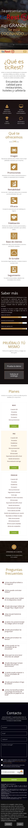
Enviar (14, 780)
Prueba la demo (14, 366)
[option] (14, 557)
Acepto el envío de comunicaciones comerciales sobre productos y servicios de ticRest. (14, 765)
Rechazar (8, 824)
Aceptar (20, 824)
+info (20, 798)
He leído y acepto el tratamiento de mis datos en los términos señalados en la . (14, 760)
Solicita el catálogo (14, 375)
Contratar (14, 426)
